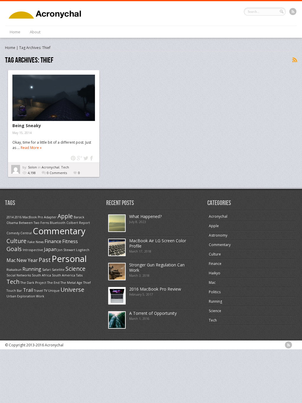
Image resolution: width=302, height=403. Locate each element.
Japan (50, 249)
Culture (16, 241)
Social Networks (18, 275)
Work (40, 296)
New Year (27, 260)
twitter (85, 158)
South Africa (41, 275)
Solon (33, 167)
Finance (53, 241)
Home (15, 32)
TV (45, 291)
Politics (215, 291)
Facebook (92, 158)
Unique (54, 291)
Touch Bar (14, 291)
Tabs (79, 275)
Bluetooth (57, 223)
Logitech (82, 250)
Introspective (33, 250)
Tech (65, 167)
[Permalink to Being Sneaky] (53, 98)
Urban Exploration (20, 296)
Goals (14, 249)
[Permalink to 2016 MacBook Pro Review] (117, 303)
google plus (79, 158)
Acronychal (50, 167)
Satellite (58, 270)
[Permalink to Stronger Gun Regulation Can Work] (117, 278)
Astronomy (218, 235)
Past (45, 260)
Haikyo (214, 273)
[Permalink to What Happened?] (117, 230)
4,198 (32, 173)
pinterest (73, 158)
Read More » (31, 147)
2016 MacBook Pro (28, 217)
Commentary (59, 231)
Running (31, 269)
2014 (10, 217)
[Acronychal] (52, 17)
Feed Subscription (294, 60)
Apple (65, 216)
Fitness (70, 241)
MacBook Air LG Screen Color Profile (157, 243)
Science (75, 269)
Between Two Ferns (34, 223)
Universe (72, 290)
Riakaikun (14, 270)
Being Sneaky (26, 125)
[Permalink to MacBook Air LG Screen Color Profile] (117, 254)
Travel (38, 291)
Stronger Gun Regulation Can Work (157, 267)
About (35, 32)
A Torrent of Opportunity (153, 313)
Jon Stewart (66, 250)
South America (63, 275)
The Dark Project (33, 283)
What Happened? (145, 216)
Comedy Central (19, 233)
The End (53, 283)
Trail (28, 290)
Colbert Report (78, 223)
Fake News (35, 242)
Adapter (50, 217)
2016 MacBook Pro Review (155, 289)
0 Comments (57, 173)
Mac (11, 260)
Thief (87, 283)
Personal (69, 259)
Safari (46, 270)
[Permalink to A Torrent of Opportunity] (117, 327)
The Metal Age (71, 283)
